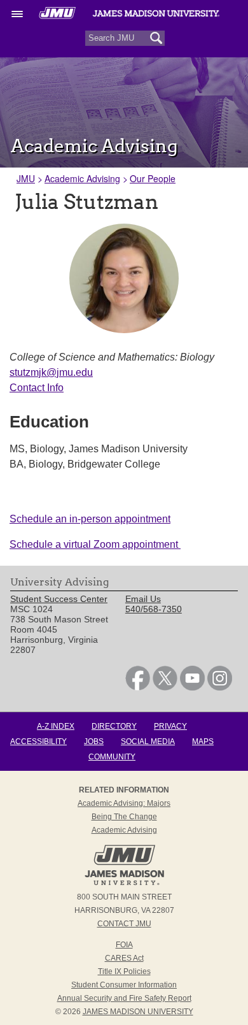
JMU (26, 178)
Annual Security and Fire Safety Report (124, 998)
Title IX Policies (124, 971)
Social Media (148, 741)
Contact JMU (124, 923)
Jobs (94, 741)
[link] (137, 687)
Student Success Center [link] (58, 599)
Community (111, 756)
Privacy (170, 726)
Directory (114, 726)
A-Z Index (55, 726)
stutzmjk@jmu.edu (51, 372)
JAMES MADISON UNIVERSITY (138, 1011)
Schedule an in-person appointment (90, 518)
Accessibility (38, 741)
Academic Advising (82, 178)
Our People (153, 178)
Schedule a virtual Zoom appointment (95, 544)
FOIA (124, 944)
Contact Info (37, 387)
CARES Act (124, 958)
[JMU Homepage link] (124, 883)
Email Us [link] (143, 599)
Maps (203, 741)
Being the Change (124, 816)
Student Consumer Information (124, 984)
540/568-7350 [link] (153, 609)
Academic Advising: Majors (124, 803)
